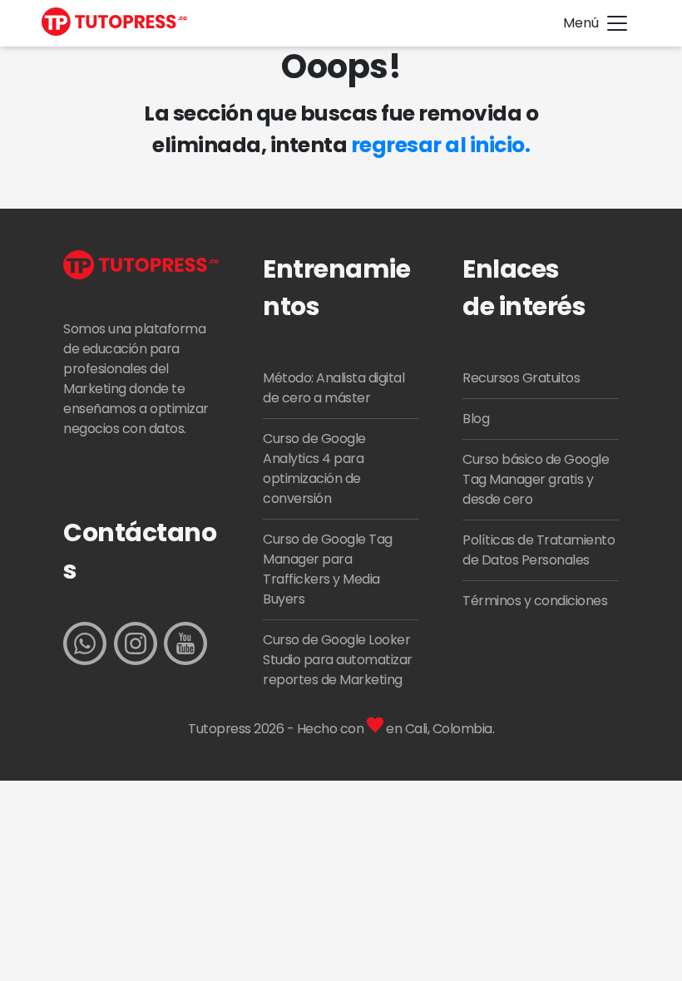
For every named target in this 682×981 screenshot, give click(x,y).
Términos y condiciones (534, 600)
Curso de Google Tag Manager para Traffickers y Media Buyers (328, 569)
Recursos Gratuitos (521, 377)
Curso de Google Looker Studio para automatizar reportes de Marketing (338, 659)
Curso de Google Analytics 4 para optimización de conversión (314, 468)
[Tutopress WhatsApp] (84, 646)
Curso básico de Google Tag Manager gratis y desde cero (535, 479)
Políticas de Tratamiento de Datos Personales (538, 549)
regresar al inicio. (441, 145)
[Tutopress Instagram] (135, 646)
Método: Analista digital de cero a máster (333, 387)
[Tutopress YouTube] (185, 646)
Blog (475, 418)
